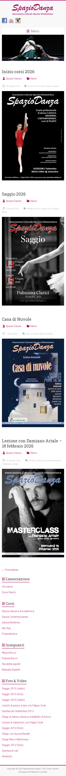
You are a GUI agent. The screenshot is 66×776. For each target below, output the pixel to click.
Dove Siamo (9, 592)
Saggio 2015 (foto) (12, 694)
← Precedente (10, 569)
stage (15, 464)
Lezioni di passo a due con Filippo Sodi (24, 705)
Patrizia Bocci (9, 658)
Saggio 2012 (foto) (12, 745)
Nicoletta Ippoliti (11, 664)
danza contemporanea (51, 460)
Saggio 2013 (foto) (12, 728)
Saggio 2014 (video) (13, 699)
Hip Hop (6, 628)
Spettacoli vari (10, 750)
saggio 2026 (46, 209)
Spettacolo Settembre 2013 (18, 711)
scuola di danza (52, 86)
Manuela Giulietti (11, 669)
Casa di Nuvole (16, 319)
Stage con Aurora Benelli (16, 733)
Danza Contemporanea (15, 616)
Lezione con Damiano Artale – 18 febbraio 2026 (32, 443)
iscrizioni (41, 86)
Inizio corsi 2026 (18, 71)
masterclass (7, 464)
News (33, 78)
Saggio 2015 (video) (13, 688)
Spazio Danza (13, 78)
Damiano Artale (34, 460)
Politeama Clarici (34, 209)
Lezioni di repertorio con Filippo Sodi (22, 722)
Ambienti (7, 756)
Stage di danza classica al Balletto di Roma (26, 716)
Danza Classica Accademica (18, 611)
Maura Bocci (9, 652)
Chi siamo (7, 586)
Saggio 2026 (14, 194)
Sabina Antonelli (46, 334)
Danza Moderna (11, 622)
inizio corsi (31, 86)
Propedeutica (9, 633)
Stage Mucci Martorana (15, 739)
